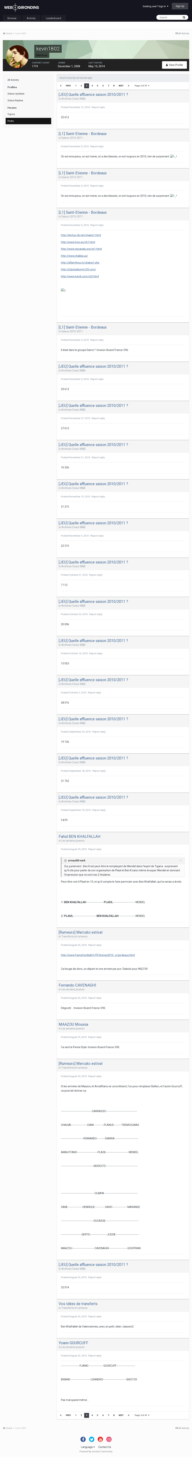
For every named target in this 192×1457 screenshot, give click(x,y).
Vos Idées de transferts (78, 1303)
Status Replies (15, 100)
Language (87, 1447)
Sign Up (180, 6)
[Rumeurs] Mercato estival (80, 932)
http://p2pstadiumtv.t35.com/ (78, 269)
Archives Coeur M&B (73, 98)
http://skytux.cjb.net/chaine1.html (81, 235)
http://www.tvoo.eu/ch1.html (78, 242)
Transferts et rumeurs (74, 936)
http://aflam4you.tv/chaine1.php (80, 262)
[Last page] (128, 85)
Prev (68, 86)
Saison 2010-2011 (72, 137)
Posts (11, 121)
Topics (11, 114)
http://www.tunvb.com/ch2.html (80, 276)
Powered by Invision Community (96, 1451)
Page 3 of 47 (141, 86)
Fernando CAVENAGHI (77, 985)
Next (121, 86)
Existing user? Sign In (155, 6)
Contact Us (104, 1447)
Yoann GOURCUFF (73, 1343)
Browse (12, 18)
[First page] (60, 85)
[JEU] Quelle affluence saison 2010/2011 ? (93, 94)
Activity (31, 18)
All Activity (13, 80)
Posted (75, 107)
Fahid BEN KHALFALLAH (79, 836)
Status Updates (16, 93)
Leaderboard (53, 18)
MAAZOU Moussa (73, 1024)
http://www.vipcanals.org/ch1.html (81, 248)
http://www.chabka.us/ (74, 255)
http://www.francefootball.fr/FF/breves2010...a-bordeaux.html (98, 955)
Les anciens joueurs (73, 840)
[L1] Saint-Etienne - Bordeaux (83, 133)
